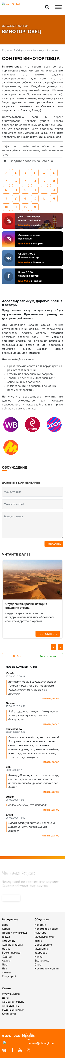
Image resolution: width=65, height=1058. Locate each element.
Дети (5, 997)
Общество (41, 919)
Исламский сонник (47, 968)
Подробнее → (48, 633)
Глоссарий (9, 976)
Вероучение (10, 919)
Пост (5, 964)
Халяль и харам (12, 944)
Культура (40, 932)
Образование (43, 944)
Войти (17, 656)
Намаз (6, 948)
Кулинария (9, 1013)
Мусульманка (11, 993)
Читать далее (50, 698)
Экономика (41, 960)
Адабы (6, 960)
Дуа (4, 968)
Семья (6, 988)
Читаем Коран (19, 873)
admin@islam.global (41, 1043)
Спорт (38, 964)
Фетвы (6, 972)
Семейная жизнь (13, 1001)
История (40, 924)
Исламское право (46, 928)
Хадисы (7, 956)
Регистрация (48, 656)
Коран (6, 928)
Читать (9, 898)
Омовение (8, 940)
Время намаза (11, 952)
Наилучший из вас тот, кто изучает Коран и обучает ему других (30, 883)
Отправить (54, 544)
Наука (38, 956)
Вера (5, 924)
